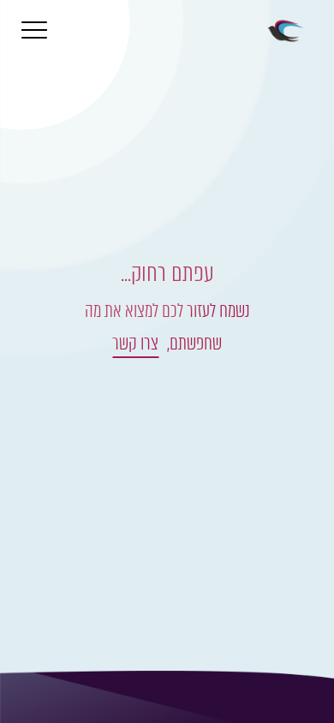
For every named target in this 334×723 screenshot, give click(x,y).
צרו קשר (135, 343)
